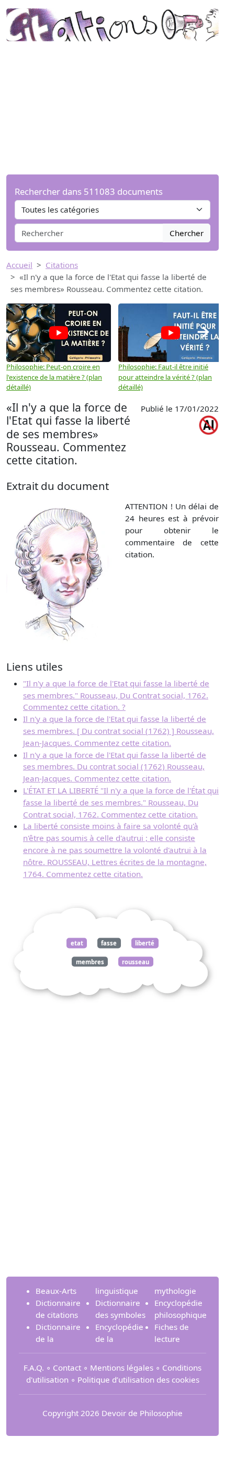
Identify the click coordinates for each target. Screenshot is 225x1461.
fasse (109, 943)
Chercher (187, 233)
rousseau (135, 961)
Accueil (19, 265)
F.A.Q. (34, 1367)
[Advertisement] (112, 107)
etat (77, 943)
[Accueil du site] (112, 19)
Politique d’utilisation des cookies (138, 1379)
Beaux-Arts (56, 1290)
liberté (144, 943)
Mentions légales (121, 1367)
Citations (62, 265)
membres (90, 961)
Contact (67, 1367)
